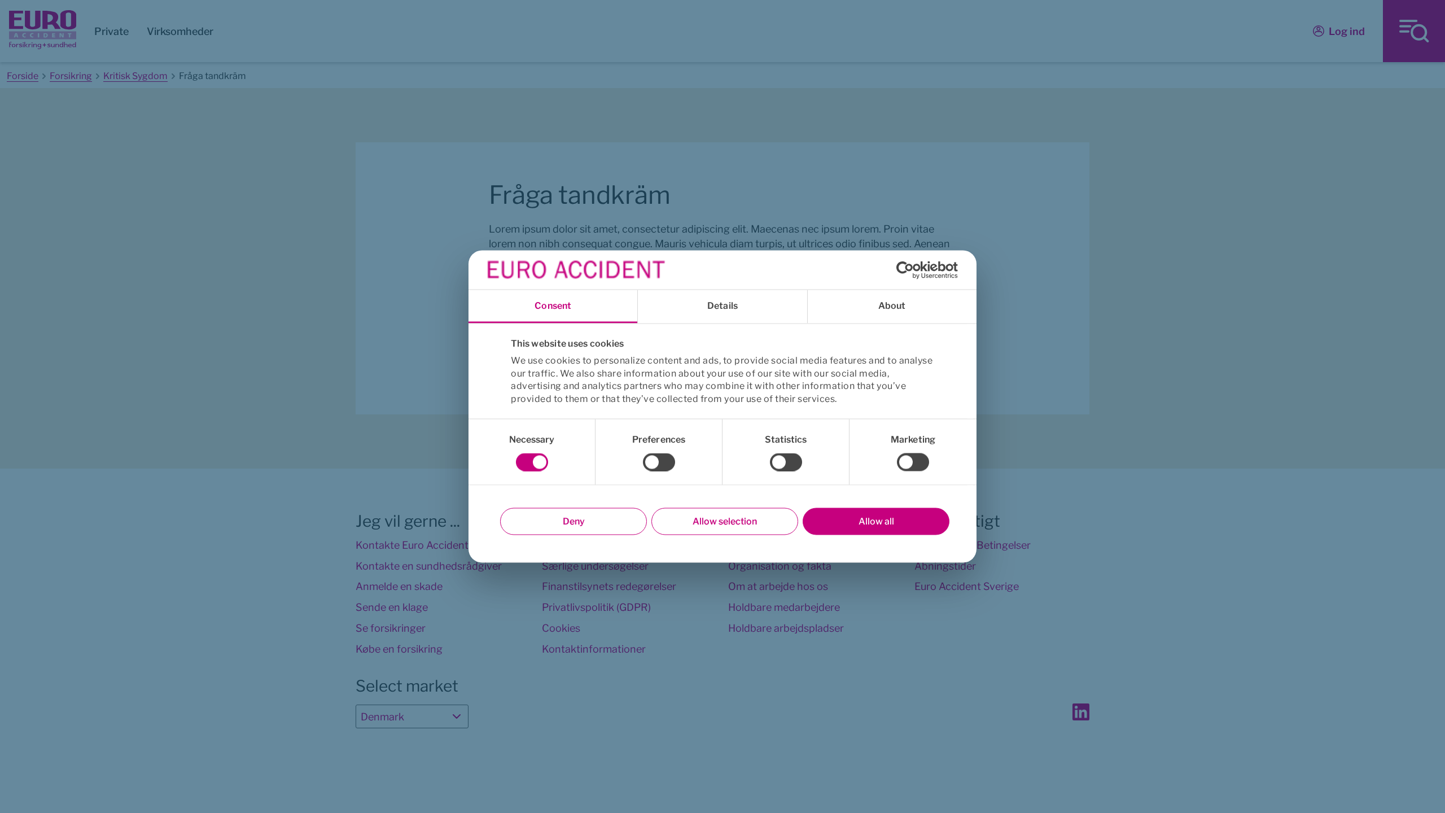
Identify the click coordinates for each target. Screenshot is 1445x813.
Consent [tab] (553, 305)
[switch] (659, 462)
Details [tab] (722, 305)
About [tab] (892, 305)
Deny (574, 521)
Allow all (876, 521)
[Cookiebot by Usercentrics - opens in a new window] (908, 270)
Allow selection (725, 521)
